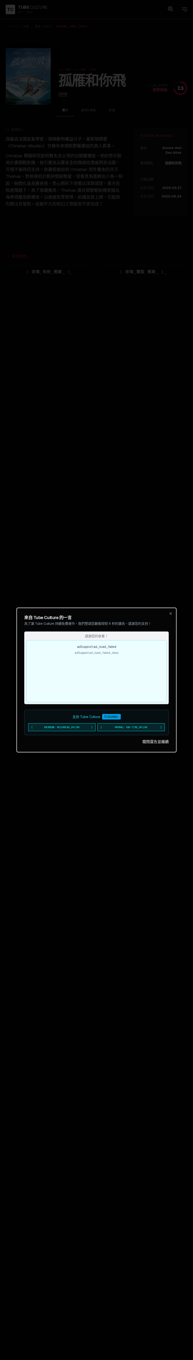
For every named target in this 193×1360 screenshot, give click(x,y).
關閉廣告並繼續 (155, 741)
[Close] (171, 614)
